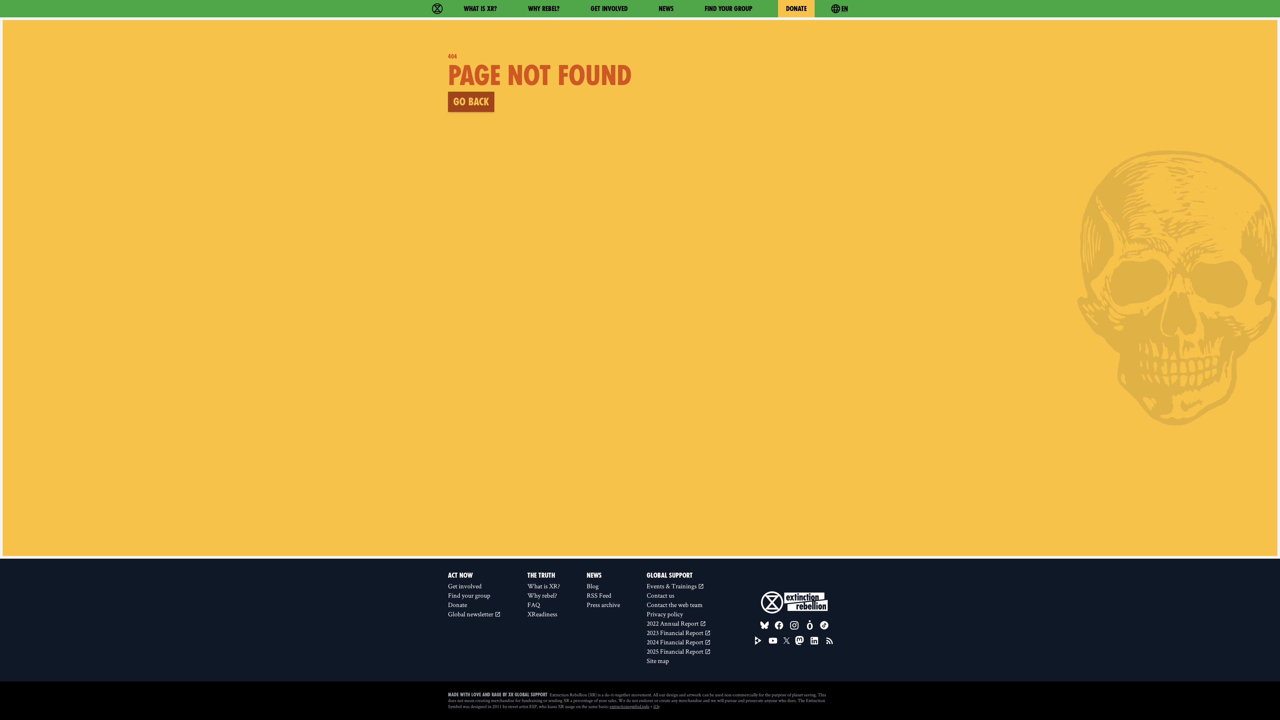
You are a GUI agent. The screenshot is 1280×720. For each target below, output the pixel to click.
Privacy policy (665, 614)
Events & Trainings (672, 586)
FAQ (533, 604)
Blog (593, 586)
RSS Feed (599, 595)
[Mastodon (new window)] (799, 640)
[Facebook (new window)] (779, 625)
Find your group (728, 9)
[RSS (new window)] (829, 640)
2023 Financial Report (676, 632)
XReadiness (542, 614)
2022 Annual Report (673, 623)
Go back (471, 102)
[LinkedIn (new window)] (814, 640)
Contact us (660, 595)
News (666, 9)
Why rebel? (544, 9)
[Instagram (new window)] (794, 625)
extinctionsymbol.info (629, 706)
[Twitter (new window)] (787, 641)
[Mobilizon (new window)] (809, 625)
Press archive (603, 604)
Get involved (609, 9)
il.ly (656, 706)
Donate (796, 9)
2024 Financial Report (676, 642)
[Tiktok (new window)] (824, 625)
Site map (658, 660)
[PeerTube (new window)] (758, 641)
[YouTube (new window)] (773, 640)
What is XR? (480, 9)
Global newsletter (471, 614)
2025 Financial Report (676, 651)
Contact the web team (675, 604)
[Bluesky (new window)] (765, 625)
